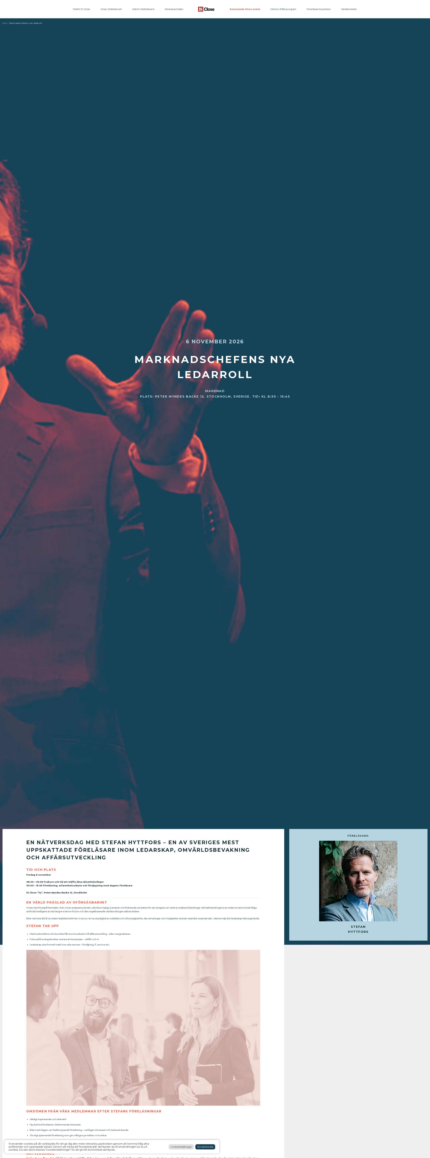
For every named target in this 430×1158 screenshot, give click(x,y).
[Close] (206, 9)
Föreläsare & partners (319, 9)
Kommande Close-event (245, 9)
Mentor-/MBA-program (283, 9)
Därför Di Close (81, 9)
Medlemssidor (349, 9)
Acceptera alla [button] (205, 1146)
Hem (4, 23)
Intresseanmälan (174, 9)
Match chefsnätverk (143, 9)
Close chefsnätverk (111, 9)
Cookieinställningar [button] (181, 1146)
